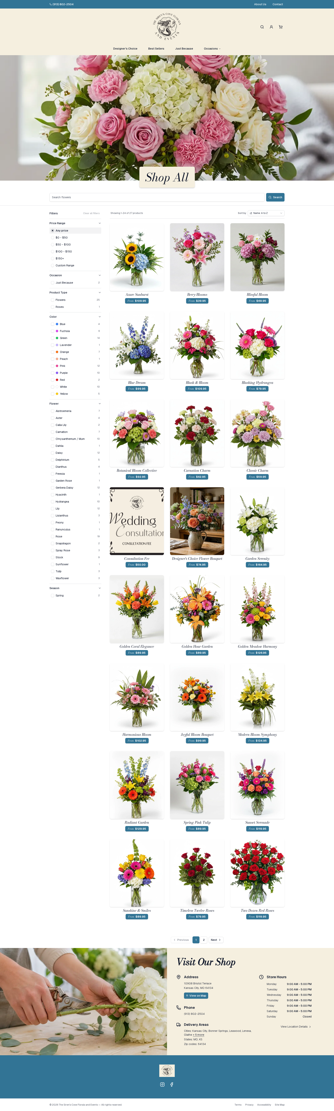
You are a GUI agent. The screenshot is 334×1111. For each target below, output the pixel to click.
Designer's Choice (125, 48)
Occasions (211, 48)
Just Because (184, 48)
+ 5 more (198, 1034)
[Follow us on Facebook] (171, 1084)
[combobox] (266, 213)
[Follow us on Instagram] (162, 1084)
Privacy (249, 1104)
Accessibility (264, 1104)
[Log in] (271, 27)
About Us (260, 4)
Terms (237, 1104)
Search (277, 197)
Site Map (280, 1104)
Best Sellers (156, 48)
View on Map (197, 995)
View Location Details (294, 1026)
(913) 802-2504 (63, 4)
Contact (278, 4)
